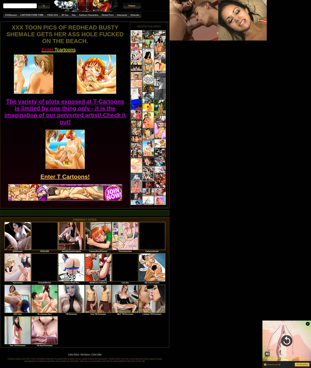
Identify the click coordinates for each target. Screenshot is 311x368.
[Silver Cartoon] (86, 6)
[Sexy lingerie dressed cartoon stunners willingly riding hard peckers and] (160, 66)
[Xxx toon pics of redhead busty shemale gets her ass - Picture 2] (96, 74)
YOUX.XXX (52, 15)
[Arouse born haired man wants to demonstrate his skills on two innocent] (160, 108)
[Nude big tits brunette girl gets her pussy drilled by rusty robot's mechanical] (160, 152)
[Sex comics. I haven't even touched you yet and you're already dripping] (160, 180)
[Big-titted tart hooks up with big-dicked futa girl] (136, 196)
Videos (131, 6)
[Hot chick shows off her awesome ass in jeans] (136, 98)
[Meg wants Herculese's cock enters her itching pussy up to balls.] (148, 148)
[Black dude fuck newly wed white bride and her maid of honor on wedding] (148, 173)
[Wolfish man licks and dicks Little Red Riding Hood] (148, 88)
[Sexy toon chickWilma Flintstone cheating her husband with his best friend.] (136, 128)
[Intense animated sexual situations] (136, 176)
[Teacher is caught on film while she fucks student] (160, 86)
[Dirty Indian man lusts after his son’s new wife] (136, 114)
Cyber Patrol (73, 354)
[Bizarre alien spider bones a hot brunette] (160, 32)
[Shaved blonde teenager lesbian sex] (160, 169)
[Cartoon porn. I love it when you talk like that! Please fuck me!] (136, 57)
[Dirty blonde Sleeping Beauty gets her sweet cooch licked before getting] (148, 134)
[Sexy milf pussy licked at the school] (160, 119)
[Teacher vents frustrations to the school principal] (148, 43)
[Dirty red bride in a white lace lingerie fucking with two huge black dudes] (148, 191)
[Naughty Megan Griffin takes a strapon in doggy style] (136, 186)
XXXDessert (11, 15)
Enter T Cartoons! (65, 176)
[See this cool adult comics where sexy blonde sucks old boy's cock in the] (136, 165)
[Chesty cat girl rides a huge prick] (148, 34)
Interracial (122, 15)
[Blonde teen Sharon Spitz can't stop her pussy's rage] (136, 84)
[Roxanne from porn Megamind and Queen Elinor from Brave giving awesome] (148, 107)
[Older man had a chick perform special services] (136, 36)
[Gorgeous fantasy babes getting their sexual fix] (148, 184)
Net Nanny (85, 354)
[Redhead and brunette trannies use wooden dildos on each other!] (148, 161)
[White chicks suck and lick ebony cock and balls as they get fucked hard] (136, 150)
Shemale (134, 15)
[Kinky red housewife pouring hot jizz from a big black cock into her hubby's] (160, 192)
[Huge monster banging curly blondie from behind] (136, 139)
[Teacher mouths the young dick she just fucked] (148, 199)
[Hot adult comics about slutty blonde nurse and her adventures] (160, 55)
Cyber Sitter (96, 354)
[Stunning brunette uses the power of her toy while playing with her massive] (160, 203)
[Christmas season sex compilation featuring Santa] (136, 46)
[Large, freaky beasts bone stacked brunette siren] (136, 68)
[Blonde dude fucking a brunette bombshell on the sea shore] (160, 143)
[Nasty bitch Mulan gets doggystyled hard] (148, 120)
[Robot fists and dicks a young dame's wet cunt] (160, 161)
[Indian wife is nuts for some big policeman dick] (160, 44)
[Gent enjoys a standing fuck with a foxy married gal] (148, 66)
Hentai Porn (108, 15)
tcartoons (59, 49)
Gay (74, 15)
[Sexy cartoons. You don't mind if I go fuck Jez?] (136, 75)
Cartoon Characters (88, 15)
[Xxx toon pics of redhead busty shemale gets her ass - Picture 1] (33, 74)
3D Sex (64, 15)
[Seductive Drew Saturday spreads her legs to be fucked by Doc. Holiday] (160, 131)
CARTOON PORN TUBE (32, 15)
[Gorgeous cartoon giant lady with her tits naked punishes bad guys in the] (148, 97)
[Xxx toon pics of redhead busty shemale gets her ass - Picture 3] (65, 149)
